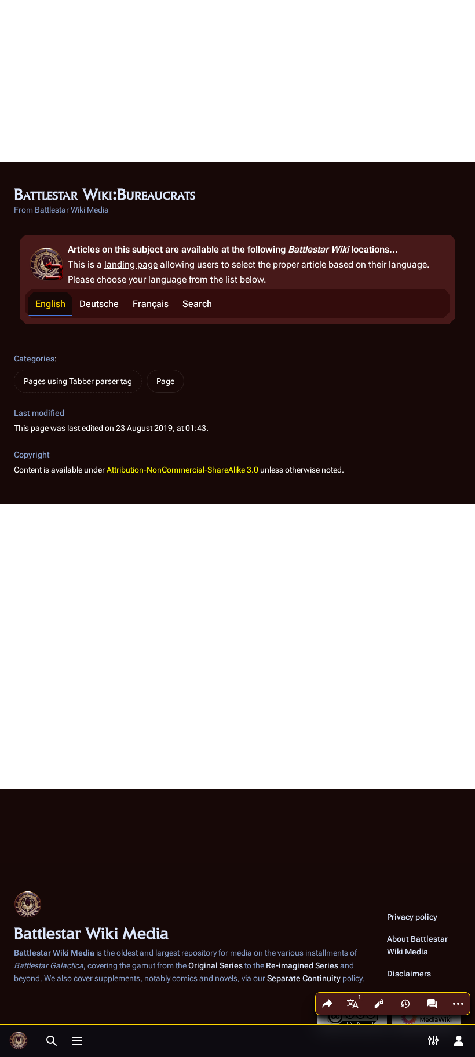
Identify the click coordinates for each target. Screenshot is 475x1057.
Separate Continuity (304, 978)
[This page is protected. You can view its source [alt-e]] (379, 1003)
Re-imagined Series (302, 965)
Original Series (215, 965)
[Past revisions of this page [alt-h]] (405, 1003)
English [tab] (50, 303)
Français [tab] (151, 303)
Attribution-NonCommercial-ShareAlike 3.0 (182, 469)
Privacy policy (412, 916)
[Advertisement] (237, 81)
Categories (34, 358)
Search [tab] (197, 303)
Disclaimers (409, 973)
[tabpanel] (237, 317)
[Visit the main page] (18, 1040)
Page (165, 381)
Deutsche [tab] (99, 303)
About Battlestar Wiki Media (417, 945)
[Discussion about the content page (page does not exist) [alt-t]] (432, 1003)
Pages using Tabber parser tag (78, 381)
